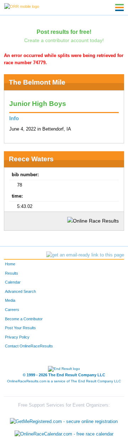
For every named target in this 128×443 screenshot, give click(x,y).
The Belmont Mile (37, 82)
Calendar (13, 282)
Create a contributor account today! (64, 40)
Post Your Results (20, 328)
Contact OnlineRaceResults (29, 346)
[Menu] (119, 7)
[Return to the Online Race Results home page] (21, 6)
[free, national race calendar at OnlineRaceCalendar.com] (64, 434)
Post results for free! (64, 32)
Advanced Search (20, 291)
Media (10, 300)
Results (11, 273)
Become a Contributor (24, 319)
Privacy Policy (17, 337)
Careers (12, 309)
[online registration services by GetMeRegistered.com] (64, 419)
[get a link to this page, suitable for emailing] (85, 255)
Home (10, 264)
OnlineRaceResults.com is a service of (64, 381)
